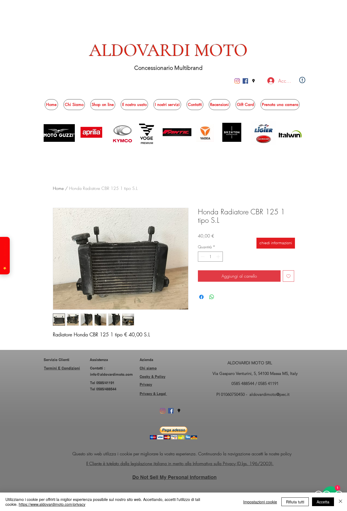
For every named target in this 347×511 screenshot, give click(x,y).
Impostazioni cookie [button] (260, 501)
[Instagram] (237, 81)
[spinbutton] (210, 256)
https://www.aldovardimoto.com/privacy (52, 504)
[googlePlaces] (253, 81)
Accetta (323, 501)
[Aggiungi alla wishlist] (288, 276)
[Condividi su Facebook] (201, 297)
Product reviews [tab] (70, 399)
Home (58, 188)
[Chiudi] (340, 502)
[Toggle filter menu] (281, 414)
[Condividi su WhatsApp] (211, 297)
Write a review (236, 363)
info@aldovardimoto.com (111, 474)
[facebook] (245, 81)
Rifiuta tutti (295, 501)
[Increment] (218, 256)
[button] (102, 104)
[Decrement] (202, 256)
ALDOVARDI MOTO (168, 50)
